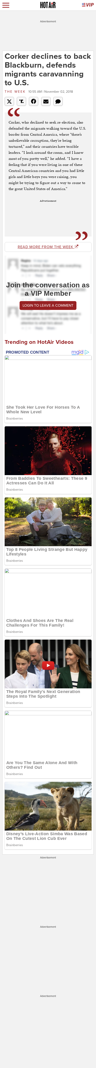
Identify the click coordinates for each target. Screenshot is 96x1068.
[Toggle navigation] (5, 5)
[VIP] (88, 5)
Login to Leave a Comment (48, 305)
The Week (16, 92)
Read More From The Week (46, 247)
